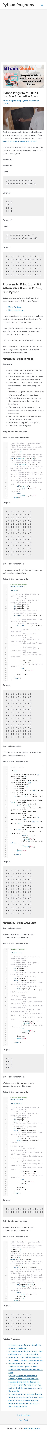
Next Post (23, 1420)
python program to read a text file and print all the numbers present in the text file (25, 1388)
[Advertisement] (23, 34)
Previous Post (23, 1415)
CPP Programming (12, 101)
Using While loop (15, 310)
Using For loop (14, 307)
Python (25, 101)
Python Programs (18, 5)
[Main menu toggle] (42, 4)
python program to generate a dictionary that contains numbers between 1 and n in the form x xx (23, 1379)
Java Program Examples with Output (20, 141)
